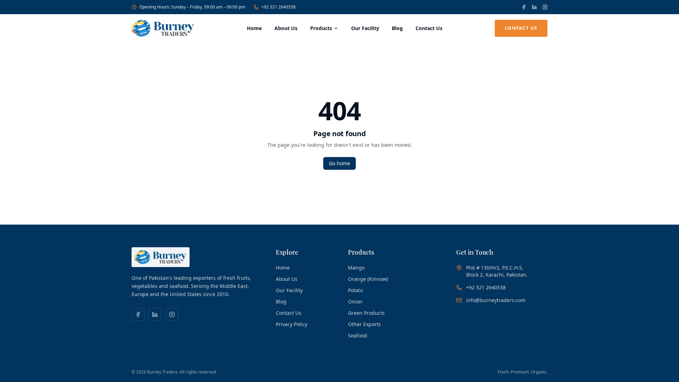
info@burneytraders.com (496, 300)
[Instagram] (544, 7)
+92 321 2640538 (278, 7)
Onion (355, 301)
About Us (285, 28)
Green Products (366, 312)
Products (321, 28)
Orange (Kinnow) (368, 279)
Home (254, 28)
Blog (397, 28)
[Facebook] (523, 7)
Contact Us (429, 28)
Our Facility (365, 28)
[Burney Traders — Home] (163, 28)
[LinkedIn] (534, 7)
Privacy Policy (291, 324)
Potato (355, 290)
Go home (339, 163)
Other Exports (364, 324)
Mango (356, 267)
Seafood (357, 335)
